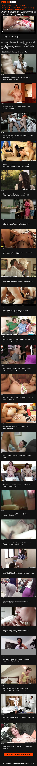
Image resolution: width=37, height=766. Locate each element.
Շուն (18, 8)
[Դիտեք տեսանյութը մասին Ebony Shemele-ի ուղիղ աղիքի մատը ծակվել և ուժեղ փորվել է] (18, 733)
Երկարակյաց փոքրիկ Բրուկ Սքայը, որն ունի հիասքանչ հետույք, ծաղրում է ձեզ (15, 311)
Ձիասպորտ (28, 6)
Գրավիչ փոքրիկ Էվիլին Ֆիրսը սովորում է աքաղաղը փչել (18, 282)
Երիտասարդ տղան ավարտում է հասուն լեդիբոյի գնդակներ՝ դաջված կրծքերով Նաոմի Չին (17, 369)
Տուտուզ (4, 9)
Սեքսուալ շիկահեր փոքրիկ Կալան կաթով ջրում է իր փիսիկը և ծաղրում (18, 398)
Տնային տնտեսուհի (27, 8)
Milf (9, 6)
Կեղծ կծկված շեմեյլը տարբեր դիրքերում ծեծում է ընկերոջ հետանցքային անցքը (17, 660)
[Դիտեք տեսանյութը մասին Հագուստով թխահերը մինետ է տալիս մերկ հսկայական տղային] (18, 500)
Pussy (13, 6)
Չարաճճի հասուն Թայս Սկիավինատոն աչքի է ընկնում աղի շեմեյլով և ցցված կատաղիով (16, 689)
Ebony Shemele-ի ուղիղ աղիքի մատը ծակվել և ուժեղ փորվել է (17, 747)
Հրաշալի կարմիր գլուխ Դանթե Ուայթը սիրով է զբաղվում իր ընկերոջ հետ (16, 78)
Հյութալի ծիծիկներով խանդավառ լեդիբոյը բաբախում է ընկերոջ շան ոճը (18, 136)
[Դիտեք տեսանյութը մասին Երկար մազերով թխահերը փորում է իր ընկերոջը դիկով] (18, 442)
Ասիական (19, 6)
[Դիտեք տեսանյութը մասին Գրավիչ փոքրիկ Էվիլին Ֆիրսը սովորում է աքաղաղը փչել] (18, 267)
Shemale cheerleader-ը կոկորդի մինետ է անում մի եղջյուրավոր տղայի (16, 107)
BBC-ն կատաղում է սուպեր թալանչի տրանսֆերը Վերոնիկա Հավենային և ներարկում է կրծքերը (17, 165)
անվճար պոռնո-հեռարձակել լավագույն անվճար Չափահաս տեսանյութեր (8, 2)
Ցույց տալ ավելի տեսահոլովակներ (18, 754)
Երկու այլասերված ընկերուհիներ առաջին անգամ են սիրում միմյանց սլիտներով (18, 340)
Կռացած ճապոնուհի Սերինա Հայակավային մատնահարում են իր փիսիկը (16, 631)
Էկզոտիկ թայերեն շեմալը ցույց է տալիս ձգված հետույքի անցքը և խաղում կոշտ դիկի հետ (16, 223)
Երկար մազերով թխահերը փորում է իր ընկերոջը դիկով (17, 456)
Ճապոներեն (6, 8)
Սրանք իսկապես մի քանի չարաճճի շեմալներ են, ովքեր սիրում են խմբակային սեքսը (17, 543)
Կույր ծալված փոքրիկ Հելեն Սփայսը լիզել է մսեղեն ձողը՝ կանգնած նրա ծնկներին (17, 252)
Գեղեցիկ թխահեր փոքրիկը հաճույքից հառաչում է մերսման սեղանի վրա (17, 485)
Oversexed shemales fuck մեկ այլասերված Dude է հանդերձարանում (16, 427)
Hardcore (5, 6)
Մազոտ (13, 8)
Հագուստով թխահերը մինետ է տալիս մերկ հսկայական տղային (15, 514)
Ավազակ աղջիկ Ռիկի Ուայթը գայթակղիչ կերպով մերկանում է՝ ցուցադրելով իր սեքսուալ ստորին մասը (18, 572)
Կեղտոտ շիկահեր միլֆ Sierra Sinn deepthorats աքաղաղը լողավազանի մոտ (18, 718)
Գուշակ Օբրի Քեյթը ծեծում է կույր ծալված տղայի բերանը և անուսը (17, 601)
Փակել (10, 9)
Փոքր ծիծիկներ (18, 9)
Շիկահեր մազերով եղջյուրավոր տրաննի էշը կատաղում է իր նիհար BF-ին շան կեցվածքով (16, 194)
